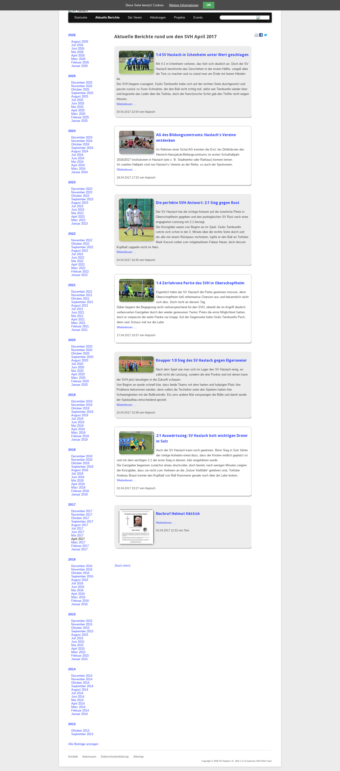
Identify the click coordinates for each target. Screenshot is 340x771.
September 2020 (82, 357)
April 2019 (78, 429)
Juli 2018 (77, 473)
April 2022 (78, 264)
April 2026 (78, 55)
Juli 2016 (77, 583)
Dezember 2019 (81, 401)
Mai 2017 (77, 535)
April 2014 (78, 703)
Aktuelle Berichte (107, 17)
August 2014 (79, 689)
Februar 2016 (80, 600)
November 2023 (81, 192)
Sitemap (138, 756)
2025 (72, 76)
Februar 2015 (80, 655)
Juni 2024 (77, 158)
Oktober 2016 (80, 573)
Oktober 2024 (80, 144)
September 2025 (82, 93)
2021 (72, 285)
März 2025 (78, 114)
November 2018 (81, 459)
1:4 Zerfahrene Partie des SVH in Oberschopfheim (200, 283)
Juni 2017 (77, 532)
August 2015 (79, 634)
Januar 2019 (79, 439)
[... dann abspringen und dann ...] (136, 300)
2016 (72, 559)
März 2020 (78, 377)
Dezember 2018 (81, 456)
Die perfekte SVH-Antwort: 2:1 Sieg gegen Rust (197, 203)
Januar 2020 (79, 384)
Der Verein (135, 17)
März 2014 (78, 707)
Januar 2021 (79, 330)
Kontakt (73, 756)
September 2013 (82, 734)
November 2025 (81, 86)
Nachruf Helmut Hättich (178, 513)
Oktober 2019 (80, 408)
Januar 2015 (79, 659)
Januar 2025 (79, 120)
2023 (72, 182)
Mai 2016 (77, 590)
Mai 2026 (77, 52)
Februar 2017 (80, 546)
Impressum (89, 756)
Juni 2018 (77, 477)
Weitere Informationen (183, 5)
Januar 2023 (79, 223)
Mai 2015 (77, 645)
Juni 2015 (77, 641)
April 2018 (78, 484)
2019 (72, 395)
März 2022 (78, 268)
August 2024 (79, 151)
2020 (72, 340)
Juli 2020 (77, 364)
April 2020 (78, 374)
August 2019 (79, 415)
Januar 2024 (79, 172)
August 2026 (79, 41)
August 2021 (79, 305)
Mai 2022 (77, 261)
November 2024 (81, 141)
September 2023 (82, 199)
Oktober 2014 (80, 682)
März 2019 (78, 432)
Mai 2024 (77, 161)
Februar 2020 (80, 381)
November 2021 (81, 295)
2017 (72, 504)
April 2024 (78, 165)
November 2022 (81, 240)
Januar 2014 (79, 714)
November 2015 (81, 624)
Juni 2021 (77, 312)
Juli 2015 (77, 638)
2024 (72, 131)
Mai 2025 (77, 107)
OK (209, 5)
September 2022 (82, 247)
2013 (72, 724)
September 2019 (82, 412)
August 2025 (79, 96)
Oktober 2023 (80, 195)
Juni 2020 (77, 367)
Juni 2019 (77, 422)
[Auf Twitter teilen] (265, 36)
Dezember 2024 (81, 137)
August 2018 (79, 470)
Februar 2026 (80, 62)
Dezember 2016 (81, 566)
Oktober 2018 (80, 463)
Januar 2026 (79, 66)
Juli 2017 (77, 528)
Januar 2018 (79, 494)
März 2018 (78, 487)
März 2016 (78, 597)
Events (198, 17)
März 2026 (78, 59)
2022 (72, 233)
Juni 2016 (77, 587)
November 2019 (81, 405)
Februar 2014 (80, 710)
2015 (72, 614)
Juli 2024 (77, 155)
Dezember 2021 (81, 291)
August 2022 (79, 250)
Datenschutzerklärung (115, 756)
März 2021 (78, 323)
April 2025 (78, 110)
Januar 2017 (79, 549)
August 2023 (79, 202)
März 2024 (78, 168)
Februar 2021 (80, 326)
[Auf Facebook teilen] (261, 36)
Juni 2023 (77, 209)
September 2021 (82, 302)
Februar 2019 (80, 436)
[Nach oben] (122, 565)
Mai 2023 (77, 213)
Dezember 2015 (81, 621)
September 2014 (82, 686)
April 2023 (78, 216)
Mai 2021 (77, 316)
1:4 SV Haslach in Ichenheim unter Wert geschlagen (202, 55)
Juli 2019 (77, 418)
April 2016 (78, 593)
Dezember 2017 (81, 511)
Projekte (179, 17)
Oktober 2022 (80, 243)
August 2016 (79, 580)
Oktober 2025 (80, 89)
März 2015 (78, 652)
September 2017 (82, 521)
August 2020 (79, 360)
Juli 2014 (77, 693)
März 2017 (78, 542)
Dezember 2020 (81, 346)
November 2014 (81, 679)
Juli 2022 (77, 254)
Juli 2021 (77, 309)
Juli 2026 (77, 45)
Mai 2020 (77, 371)
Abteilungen (158, 17)
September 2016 (82, 576)
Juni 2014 (77, 696)
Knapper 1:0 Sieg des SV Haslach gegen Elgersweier (201, 360)
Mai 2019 (77, 425)
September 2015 (82, 631)
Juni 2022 (77, 257)
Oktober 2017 (80, 518)
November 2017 (81, 514)
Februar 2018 (80, 491)
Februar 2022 (80, 271)
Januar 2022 (79, 275)
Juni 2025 (77, 103)
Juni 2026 (77, 48)
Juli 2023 (77, 206)
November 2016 (81, 569)
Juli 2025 (77, 100)
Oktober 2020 (80, 353)
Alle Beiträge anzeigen (83, 744)
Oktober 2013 (80, 730)
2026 (72, 35)
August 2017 (79, 525)
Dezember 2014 (81, 675)
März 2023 (78, 220)
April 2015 (78, 648)
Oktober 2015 (80, 628)
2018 (72, 449)
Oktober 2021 (80, 298)
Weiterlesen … (126, 104)
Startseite (80, 17)
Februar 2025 (80, 117)
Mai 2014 (77, 700)
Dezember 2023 (81, 189)
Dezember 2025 (81, 82)
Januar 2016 (79, 604)
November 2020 (81, 350)
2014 (72, 669)
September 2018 (82, 466)
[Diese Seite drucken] (256, 36)
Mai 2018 (77, 480)
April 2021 (78, 319)
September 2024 (82, 148)
